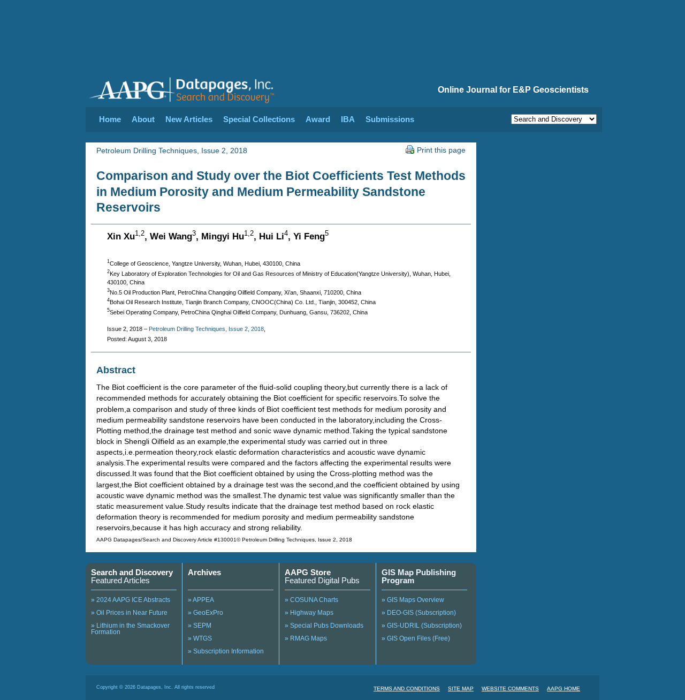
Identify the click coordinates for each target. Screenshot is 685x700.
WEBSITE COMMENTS (510, 688)
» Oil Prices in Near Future (129, 612)
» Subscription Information (226, 651)
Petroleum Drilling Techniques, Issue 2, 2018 (171, 150)
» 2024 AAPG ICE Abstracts (130, 600)
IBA (348, 119)
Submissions (390, 119)
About (143, 119)
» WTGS (200, 638)
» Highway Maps (309, 612)
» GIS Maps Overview (413, 600)
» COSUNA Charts (311, 600)
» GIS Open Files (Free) (416, 638)
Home (110, 119)
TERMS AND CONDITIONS (407, 688)
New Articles (188, 119)
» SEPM (199, 625)
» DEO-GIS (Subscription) (419, 612)
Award (318, 119)
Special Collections (259, 119)
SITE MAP (461, 688)
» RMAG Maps (306, 638)
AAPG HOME (563, 688)
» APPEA (201, 600)
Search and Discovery (132, 572)
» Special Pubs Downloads (324, 625)
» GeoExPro (205, 612)
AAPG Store (308, 572)
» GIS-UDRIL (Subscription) (422, 625)
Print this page (441, 150)
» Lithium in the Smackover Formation (130, 629)
